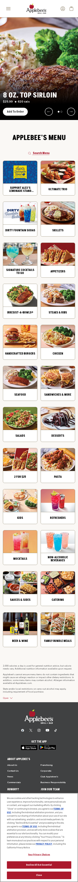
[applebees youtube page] (47, 730)
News (10, 776)
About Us (12, 765)
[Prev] (49, 112)
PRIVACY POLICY (44, 844)
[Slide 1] (58, 112)
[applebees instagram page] (39, 730)
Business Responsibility (53, 782)
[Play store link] (47, 747)
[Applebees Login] (62, 9)
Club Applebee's (49, 776)
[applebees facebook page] (22, 730)
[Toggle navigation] (8, 8)
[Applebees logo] (36, 8)
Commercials (14, 782)
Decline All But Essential (39, 865)
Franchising (46, 765)
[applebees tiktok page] (55, 730)
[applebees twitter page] (30, 730)
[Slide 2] (61, 112)
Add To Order (15, 112)
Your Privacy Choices (39, 854)
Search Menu (41, 153)
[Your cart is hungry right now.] (71, 9)
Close (39, 875)
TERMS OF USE (29, 826)
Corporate (45, 770)
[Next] (71, 112)
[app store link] (29, 747)
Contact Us (13, 770)
